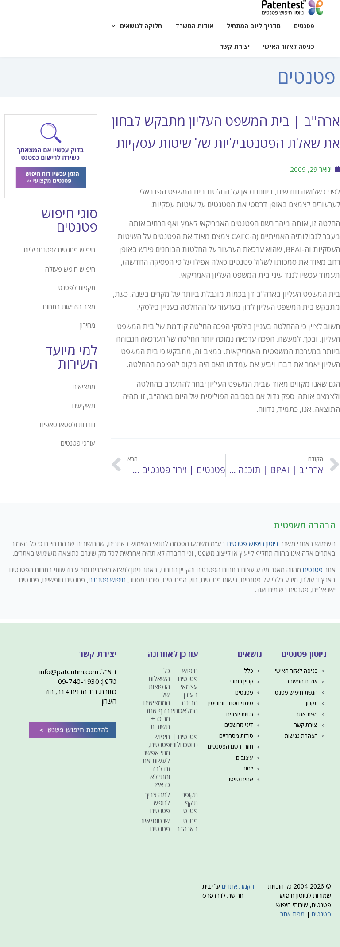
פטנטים (304, 26)
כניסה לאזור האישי (288, 46)
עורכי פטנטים (78, 443)
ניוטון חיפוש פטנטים (252, 543)
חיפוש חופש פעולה (70, 268)
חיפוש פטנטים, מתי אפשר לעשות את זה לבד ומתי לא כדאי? (156, 760)
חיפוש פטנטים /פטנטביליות (59, 249)
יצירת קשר (235, 46)
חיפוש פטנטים (107, 579)
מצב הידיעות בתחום (69, 306)
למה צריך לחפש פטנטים (157, 802)
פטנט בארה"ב (187, 824)
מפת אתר (292, 914)
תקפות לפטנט (76, 287)
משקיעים (83, 405)
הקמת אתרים (238, 886)
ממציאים (84, 386)
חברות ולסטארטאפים (67, 424)
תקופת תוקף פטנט (189, 802)
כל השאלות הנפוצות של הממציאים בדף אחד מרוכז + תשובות (156, 698)
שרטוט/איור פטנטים (155, 824)
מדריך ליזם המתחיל (254, 26)
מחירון (87, 325)
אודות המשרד (194, 26)
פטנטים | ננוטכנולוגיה (182, 740)
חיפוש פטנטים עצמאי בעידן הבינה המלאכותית (183, 690)
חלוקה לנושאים (141, 26)
